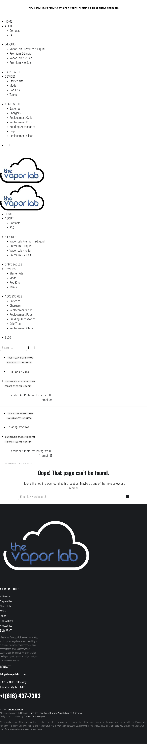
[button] (57, 26)
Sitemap (23, 713)
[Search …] (3, 155)
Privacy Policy (56, 713)
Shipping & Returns (73, 713)
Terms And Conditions (38, 713)
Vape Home (10, 463)
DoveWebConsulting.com (35, 716)
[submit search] (31, 347)
